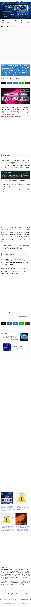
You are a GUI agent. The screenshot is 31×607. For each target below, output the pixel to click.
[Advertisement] (15, 44)
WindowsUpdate (12, 26)
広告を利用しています (21, 1)
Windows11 (13, 312)
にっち (27, 316)
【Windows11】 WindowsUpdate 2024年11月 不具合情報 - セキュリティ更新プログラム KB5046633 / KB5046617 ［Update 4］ (7, 529)
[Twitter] (3, 83)
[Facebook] (9, 83)
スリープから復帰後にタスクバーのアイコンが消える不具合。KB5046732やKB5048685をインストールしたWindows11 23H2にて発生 (7, 507)
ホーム (3, 26)
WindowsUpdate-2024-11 (23, 312)
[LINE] (21, 83)
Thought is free (24, 603)
